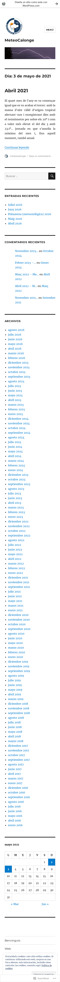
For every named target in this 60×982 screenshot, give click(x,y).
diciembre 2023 (18, 474)
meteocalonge (18, 156)
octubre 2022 (17, 530)
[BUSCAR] (51, 176)
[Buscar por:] (26, 176)
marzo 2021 (15, 605)
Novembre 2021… (26, 297)
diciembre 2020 (18, 615)
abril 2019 (14, 694)
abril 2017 (14, 773)
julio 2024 (14, 442)
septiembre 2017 (19, 759)
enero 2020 (15, 657)
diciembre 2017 (18, 745)
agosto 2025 (16, 381)
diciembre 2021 (18, 577)
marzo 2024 (16, 460)
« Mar (15, 904)
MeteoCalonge (19, 40)
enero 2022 (15, 573)
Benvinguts (12, 940)
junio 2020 (15, 638)
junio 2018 (15, 727)
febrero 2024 (16, 465)
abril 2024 (14, 456)
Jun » (45, 904)
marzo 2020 (16, 647)
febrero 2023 (16, 512)
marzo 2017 (15, 778)
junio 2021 (15, 596)
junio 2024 (15, 446)
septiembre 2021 (19, 587)
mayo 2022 (15, 554)
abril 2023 (14, 502)
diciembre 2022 (18, 521)
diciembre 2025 (18, 362)
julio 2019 (14, 680)
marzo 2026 (16, 353)
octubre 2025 (17, 372)
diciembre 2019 (18, 661)
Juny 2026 (15, 209)
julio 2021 (14, 591)
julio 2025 (14, 386)
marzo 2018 (15, 741)
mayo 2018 (15, 731)
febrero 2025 (16, 409)
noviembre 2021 (18, 582)
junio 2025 (15, 390)
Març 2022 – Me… (27, 274)
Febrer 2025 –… (25, 262)
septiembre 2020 (19, 629)
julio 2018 (14, 722)
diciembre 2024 (18, 418)
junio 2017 (15, 769)
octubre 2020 (17, 624)
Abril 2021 (16, 90)
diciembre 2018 (18, 703)
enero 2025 (15, 414)
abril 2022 (14, 558)
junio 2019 (15, 685)
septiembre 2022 (19, 535)
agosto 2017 (16, 764)
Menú (50, 29)
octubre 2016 (16, 792)
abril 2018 (14, 736)
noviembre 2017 (18, 750)
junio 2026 (15, 339)
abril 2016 (14, 820)
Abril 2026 (15, 223)
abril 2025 (14, 400)
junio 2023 (15, 498)
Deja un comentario (40, 156)
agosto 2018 (16, 717)
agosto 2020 (16, 633)
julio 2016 (14, 806)
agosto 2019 (16, 675)
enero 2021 (15, 610)
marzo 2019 (16, 699)
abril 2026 (15, 348)
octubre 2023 (16, 479)
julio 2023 (14, 493)
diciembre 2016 (18, 787)
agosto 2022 (16, 540)
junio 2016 (15, 811)
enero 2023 (15, 516)
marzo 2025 (16, 404)
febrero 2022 (16, 568)
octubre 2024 (17, 428)
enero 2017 (15, 783)
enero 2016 (15, 825)
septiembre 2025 (19, 376)
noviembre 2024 (19, 423)
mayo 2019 (15, 689)
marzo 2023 (16, 507)
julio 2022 (14, 544)
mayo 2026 (15, 344)
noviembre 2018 (18, 708)
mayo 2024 (15, 451)
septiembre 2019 (19, 671)
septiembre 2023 (19, 484)
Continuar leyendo (17, 147)
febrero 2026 (16, 358)
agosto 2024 (16, 437)
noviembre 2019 (18, 666)
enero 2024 (15, 470)
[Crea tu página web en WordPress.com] (30, 4)
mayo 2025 (15, 395)
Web (8, 948)
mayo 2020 (15, 643)
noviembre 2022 (19, 526)
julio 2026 (14, 334)
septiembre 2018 (19, 713)
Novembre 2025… (26, 251)
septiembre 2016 (19, 797)
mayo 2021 (15, 601)
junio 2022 (15, 549)
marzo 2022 (16, 563)
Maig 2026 (15, 218)
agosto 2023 (16, 488)
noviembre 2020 (19, 619)
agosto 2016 (16, 801)
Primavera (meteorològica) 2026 (29, 214)
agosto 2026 (16, 330)
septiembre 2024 (19, 432)
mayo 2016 (15, 815)
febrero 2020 (16, 652)
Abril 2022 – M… (26, 286)
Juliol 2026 (15, 204)
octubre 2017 (16, 755)
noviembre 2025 (19, 367)
